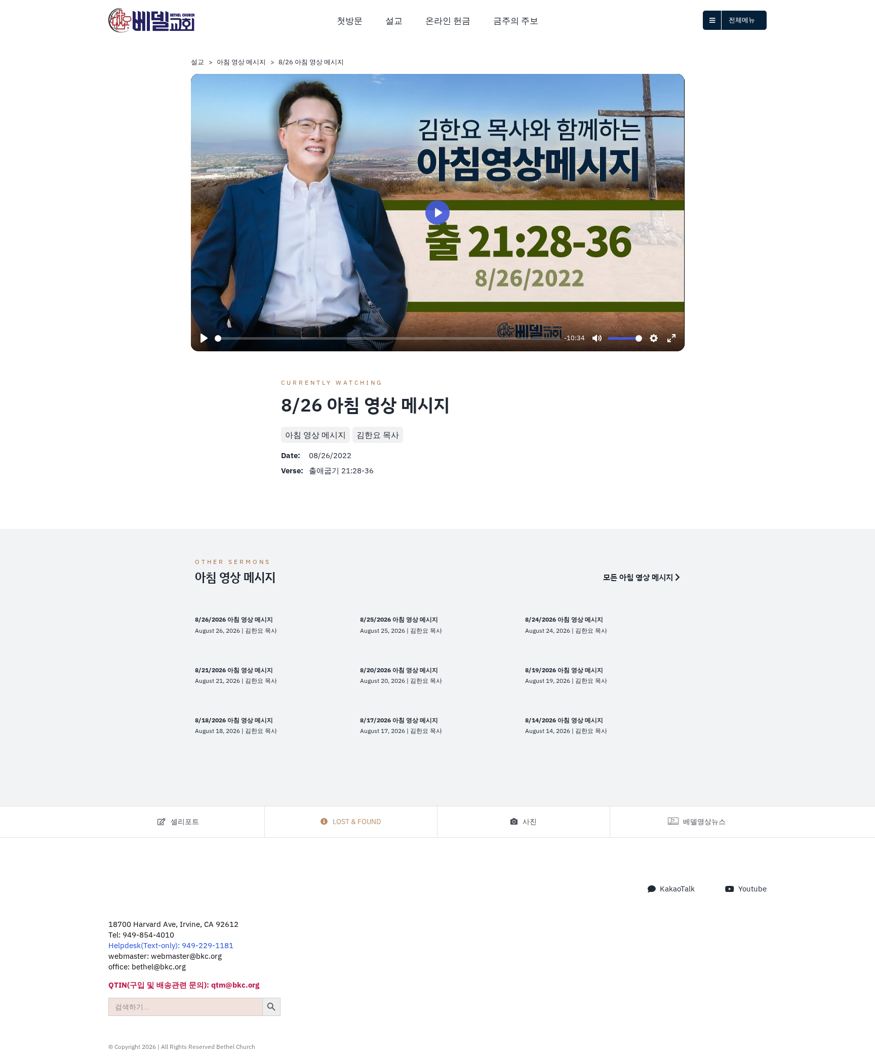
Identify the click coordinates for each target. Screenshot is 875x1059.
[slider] (388, 338)
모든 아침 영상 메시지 (639, 577)
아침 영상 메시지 (241, 62)
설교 (197, 62)
